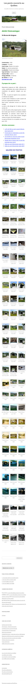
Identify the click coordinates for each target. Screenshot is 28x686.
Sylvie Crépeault (5, 604)
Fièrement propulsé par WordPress (9, 683)
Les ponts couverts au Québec (14, 4)
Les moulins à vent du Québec (9, 656)
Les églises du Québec (7, 655)
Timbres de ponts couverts (8, 640)
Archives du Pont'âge (7, 625)
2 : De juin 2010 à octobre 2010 (9, 579)
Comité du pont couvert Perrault (9, 628)
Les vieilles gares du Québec (8, 658)
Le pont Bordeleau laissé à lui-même (15, 593)
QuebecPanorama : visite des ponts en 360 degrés (13, 634)
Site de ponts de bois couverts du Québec (11, 638)
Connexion (4, 668)
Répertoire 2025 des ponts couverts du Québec (13, 636)
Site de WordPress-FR (7, 673)
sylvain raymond (6, 596)
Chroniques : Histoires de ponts (9, 626)
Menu (14, 12)
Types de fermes (5, 641)
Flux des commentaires (7, 672)
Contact (4, 615)
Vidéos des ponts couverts (8, 643)
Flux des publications (7, 670)
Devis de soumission (6, 632)
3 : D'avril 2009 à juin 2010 (8, 581)
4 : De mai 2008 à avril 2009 (8, 583)
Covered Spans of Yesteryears (9, 630)
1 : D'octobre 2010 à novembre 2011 (10, 578)
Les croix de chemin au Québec (9, 653)
